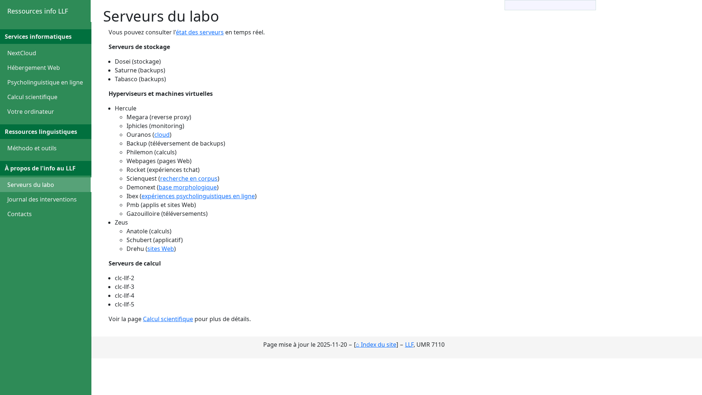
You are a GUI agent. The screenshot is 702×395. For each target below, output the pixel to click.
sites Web (160, 249)
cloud (162, 135)
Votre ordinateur (30, 112)
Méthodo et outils (32, 148)
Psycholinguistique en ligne (45, 82)
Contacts (19, 214)
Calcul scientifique (32, 97)
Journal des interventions (42, 199)
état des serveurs (200, 32)
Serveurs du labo (30, 185)
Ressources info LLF (37, 11)
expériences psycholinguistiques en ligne (198, 196)
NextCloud (21, 53)
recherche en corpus (189, 178)
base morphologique (188, 187)
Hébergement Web (33, 68)
